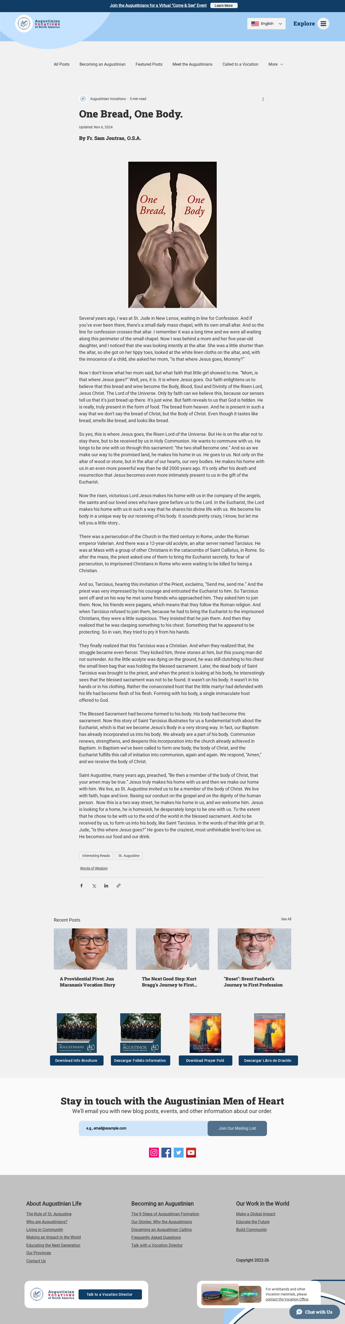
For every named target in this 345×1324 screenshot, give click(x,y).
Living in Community (44, 1229)
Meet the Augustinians (192, 64)
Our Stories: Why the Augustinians (161, 1221)
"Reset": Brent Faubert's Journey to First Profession (253, 982)
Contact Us (36, 1261)
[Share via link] (118, 885)
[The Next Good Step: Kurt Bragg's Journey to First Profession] (172, 949)
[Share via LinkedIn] (106, 885)
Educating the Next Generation (53, 1245)
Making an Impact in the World (53, 1237)
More (273, 64)
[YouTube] (191, 1153)
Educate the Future (252, 1221)
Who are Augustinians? (46, 1221)
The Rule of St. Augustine (48, 1214)
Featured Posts (149, 64)
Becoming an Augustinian (103, 64)
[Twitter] (179, 1153)
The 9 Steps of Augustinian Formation (165, 1214)
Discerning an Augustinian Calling (161, 1229)
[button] (323, 24)
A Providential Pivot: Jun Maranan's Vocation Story (87, 982)
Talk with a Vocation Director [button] (157, 1245)
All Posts (61, 64)
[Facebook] (166, 1153)
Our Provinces (38, 1252)
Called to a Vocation (240, 64)
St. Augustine (128, 856)
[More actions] (263, 99)
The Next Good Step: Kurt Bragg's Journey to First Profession (169, 982)
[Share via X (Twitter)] (93, 885)
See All (286, 919)
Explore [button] (304, 23)
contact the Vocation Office (287, 1299)
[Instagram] (154, 1153)
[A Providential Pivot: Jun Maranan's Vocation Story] (90, 949)
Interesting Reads (96, 856)
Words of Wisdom (94, 868)
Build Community (251, 1229)
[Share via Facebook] (81, 885)
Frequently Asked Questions (156, 1237)
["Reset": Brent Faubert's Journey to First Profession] (254, 949)
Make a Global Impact (255, 1214)
